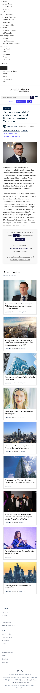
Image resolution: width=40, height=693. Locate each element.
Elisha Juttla (15, 451)
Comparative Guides (10, 71)
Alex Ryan (14, 417)
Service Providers (9, 17)
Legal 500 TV (7, 76)
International (6, 619)
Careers (5, 57)
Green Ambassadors (8, 625)
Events (5, 74)
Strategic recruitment (11, 130)
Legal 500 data (7, 637)
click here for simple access (19, 248)
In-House (3, 28)
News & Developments (11, 44)
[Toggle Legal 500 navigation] (29, 101)
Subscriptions (20, 688)
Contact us (6, 59)
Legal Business (8, 41)
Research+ (6, 9)
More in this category (10, 275)
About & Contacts (7, 652)
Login (11, 102)
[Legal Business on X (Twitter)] (22, 671)
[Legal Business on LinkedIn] (18, 671)
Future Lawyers (8, 12)
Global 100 (5, 640)
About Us (3, 46)
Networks (6, 22)
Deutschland (7, 79)
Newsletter (5, 659)
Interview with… (8, 25)
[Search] (3, 68)
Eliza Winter (15, 348)
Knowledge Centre (7, 36)
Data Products (7, 38)
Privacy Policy (21, 686)
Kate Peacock (15, 383)
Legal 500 (6, 49)
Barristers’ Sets (8, 20)
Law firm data (6, 634)
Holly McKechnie (16, 557)
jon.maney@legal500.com (20, 260)
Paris (4, 82)
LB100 (4, 644)
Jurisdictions (7, 4)
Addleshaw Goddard (10, 133)
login (16, 236)
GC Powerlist (7, 33)
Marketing (6, 54)
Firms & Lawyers (6, 14)
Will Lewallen (15, 312)
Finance (24, 130)
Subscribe (21, 102)
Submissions (7, 7)
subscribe (20, 239)
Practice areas (6, 622)
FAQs (4, 52)
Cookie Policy (30, 686)
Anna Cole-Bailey (12, 126)
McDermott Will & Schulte (12, 136)
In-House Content (9, 30)
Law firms (7, 108)
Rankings (3, 1)
